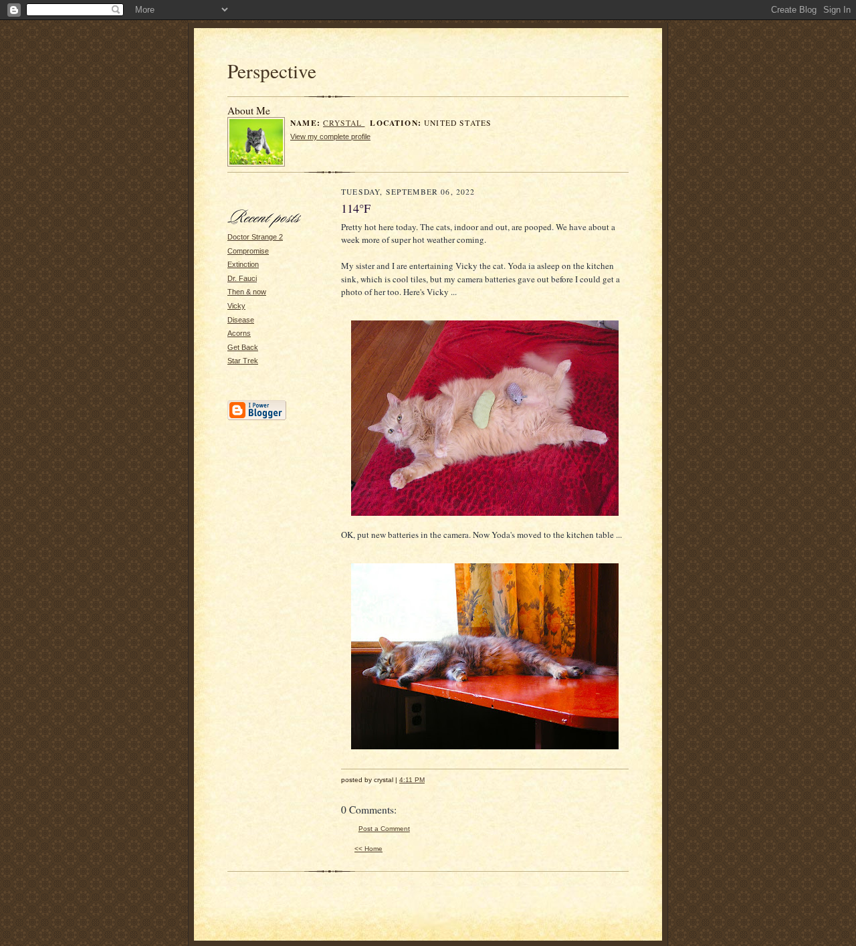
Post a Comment (384, 828)
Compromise (248, 251)
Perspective (271, 71)
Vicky (236, 306)
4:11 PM (412, 779)
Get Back (242, 347)
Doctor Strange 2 (255, 237)
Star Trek (242, 361)
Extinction (243, 264)
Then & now (246, 292)
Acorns (239, 333)
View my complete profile (330, 136)
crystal (343, 123)
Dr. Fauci (242, 278)
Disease (240, 320)
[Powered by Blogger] (256, 418)
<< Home (368, 848)
